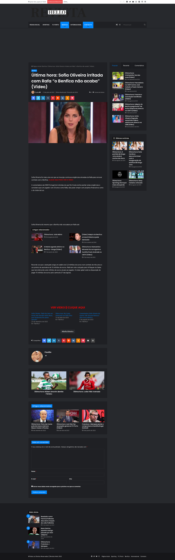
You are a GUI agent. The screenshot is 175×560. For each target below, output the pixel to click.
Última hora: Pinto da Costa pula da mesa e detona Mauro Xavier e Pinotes (41, 426)
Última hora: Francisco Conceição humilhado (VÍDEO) (133, 97)
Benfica (65, 25)
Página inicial (35, 25)
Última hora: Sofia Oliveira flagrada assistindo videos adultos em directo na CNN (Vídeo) (133, 120)
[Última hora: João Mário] (37, 237)
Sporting (46, 25)
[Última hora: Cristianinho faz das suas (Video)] (118, 76)
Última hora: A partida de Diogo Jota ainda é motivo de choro (118, 155)
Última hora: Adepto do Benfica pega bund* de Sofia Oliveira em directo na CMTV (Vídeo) (134, 107)
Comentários (139, 65)
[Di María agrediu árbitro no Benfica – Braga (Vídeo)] (37, 249)
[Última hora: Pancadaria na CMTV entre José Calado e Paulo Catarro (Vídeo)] (118, 85)
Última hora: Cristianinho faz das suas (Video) (132, 75)
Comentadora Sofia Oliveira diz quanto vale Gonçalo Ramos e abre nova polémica (89, 315)
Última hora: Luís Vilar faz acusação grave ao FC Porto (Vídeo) (67, 426)
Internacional (75, 25)
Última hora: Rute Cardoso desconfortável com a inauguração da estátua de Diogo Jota (91, 2)
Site (70, 479)
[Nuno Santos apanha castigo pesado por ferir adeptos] (33, 531)
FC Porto (55, 25)
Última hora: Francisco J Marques (45, 544)
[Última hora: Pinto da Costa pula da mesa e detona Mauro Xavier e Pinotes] (42, 416)
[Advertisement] (87, 45)
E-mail (34, 479)
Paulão (37, 92)
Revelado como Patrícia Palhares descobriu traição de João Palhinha (47, 520)
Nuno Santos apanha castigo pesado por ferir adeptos (47, 531)
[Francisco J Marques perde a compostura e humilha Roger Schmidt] (93, 416)
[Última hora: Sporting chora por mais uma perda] (119, 174)
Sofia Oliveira (68, 331)
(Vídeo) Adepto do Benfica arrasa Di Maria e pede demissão (92, 237)
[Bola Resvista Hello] (58, 13)
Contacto (88, 25)
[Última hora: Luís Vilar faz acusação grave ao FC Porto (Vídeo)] (68, 416)
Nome (33, 471)
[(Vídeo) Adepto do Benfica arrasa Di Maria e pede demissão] (75, 237)
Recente (126, 65)
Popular (115, 65)
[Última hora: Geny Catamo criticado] (136, 174)
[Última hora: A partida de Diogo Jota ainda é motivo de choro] (119, 146)
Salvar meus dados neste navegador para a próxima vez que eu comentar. (57, 486)
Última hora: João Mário (53, 234)
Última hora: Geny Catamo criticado (135, 182)
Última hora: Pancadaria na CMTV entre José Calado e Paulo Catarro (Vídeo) (134, 86)
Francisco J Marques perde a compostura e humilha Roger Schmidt (93, 426)
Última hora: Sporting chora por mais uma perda (119, 183)
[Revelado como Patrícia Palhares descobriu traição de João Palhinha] (33, 519)
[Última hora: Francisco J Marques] (33, 544)
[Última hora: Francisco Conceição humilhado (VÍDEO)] (118, 97)
